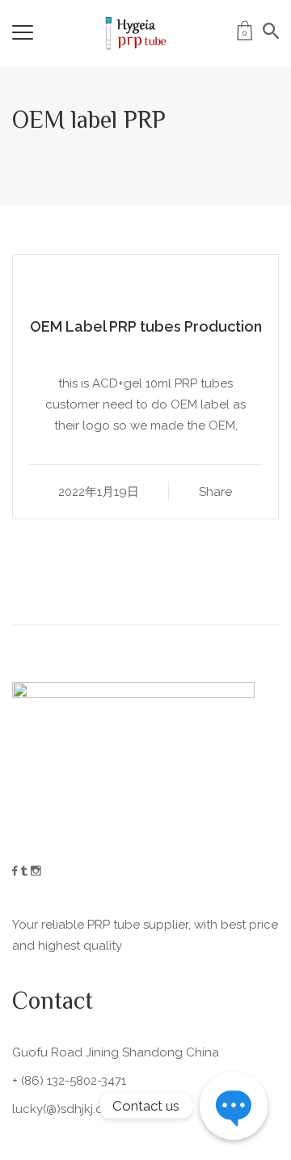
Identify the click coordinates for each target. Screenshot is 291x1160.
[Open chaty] (234, 1106)
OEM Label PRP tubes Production (146, 326)
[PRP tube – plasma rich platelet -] (134, 32)
